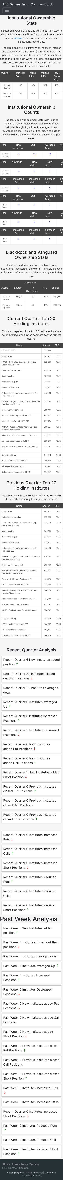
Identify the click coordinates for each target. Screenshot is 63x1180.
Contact (13, 1167)
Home (6, 1164)
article (18, 37)
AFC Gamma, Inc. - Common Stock (27, 4)
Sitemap (24, 1167)
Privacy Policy (19, 1164)
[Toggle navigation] (6, 10)
